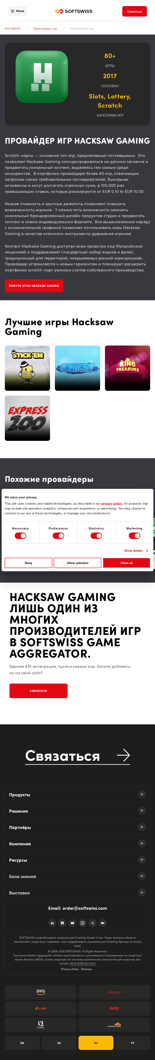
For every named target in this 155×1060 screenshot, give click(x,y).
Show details (133, 550)
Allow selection (77, 563)
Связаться (38, 691)
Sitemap (86, 969)
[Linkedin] (52, 923)
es (59, 1043)
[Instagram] (83, 923)
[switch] (58, 536)
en (22, 1043)
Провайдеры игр (45, 28)
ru (96, 1043)
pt (132, 1043)
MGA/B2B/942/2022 (83, 963)
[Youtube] (72, 923)
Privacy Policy (70, 969)
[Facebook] (62, 923)
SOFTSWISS (12, 28)
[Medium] (103, 923)
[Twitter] (93, 923)
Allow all (126, 563)
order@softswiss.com (85, 908)
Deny (28, 563)
